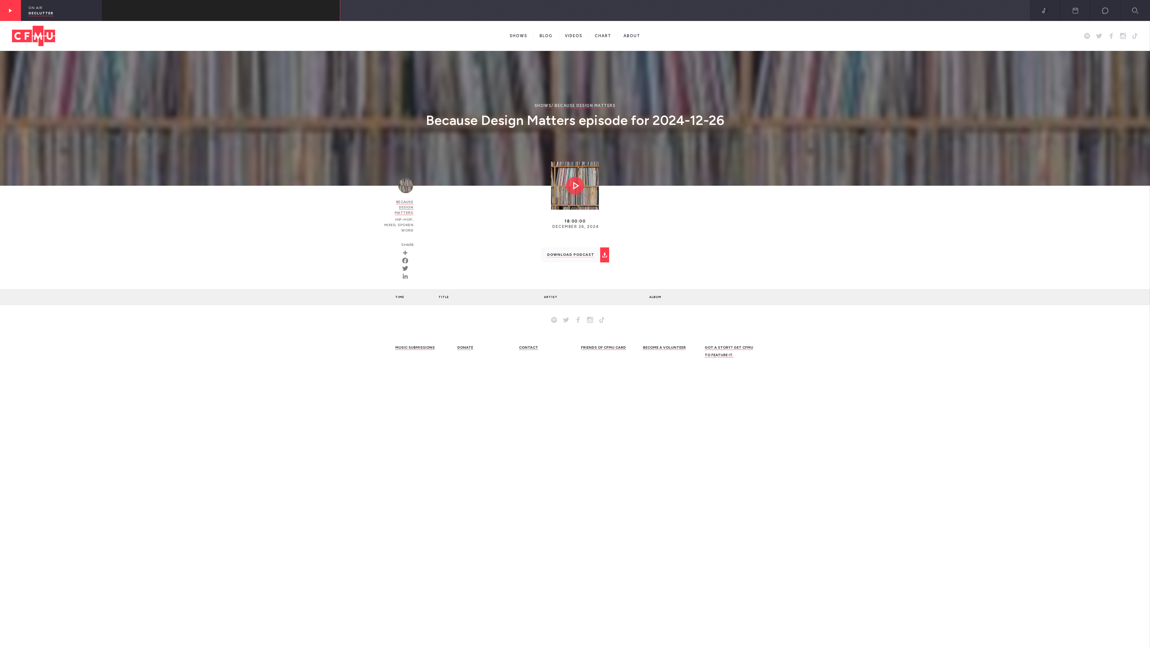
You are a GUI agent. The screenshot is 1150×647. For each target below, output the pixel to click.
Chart (603, 36)
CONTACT (528, 347)
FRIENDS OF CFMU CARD (603, 347)
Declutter (40, 13)
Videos (573, 36)
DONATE (465, 347)
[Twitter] (407, 268)
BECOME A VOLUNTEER (664, 347)
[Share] (407, 253)
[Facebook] (407, 260)
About (632, 36)
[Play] (10, 10)
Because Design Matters (585, 105)
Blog (546, 36)
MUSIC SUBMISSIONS (415, 347)
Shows (518, 36)
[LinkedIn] (407, 276)
